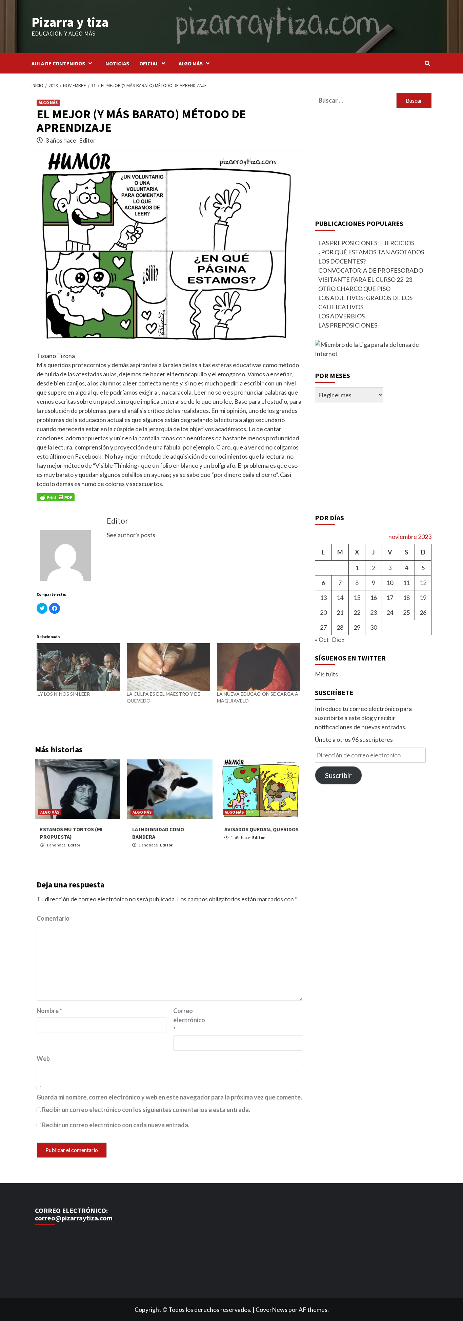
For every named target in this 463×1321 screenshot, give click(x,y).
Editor (87, 140)
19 (423, 597)
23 (373, 612)
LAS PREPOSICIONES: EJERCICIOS (366, 243)
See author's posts (131, 535)
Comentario (53, 918)
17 (389, 597)
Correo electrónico (189, 1020)
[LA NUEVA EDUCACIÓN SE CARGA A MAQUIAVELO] (258, 667)
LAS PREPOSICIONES (347, 325)
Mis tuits (326, 674)
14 (340, 597)
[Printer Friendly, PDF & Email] (56, 497)
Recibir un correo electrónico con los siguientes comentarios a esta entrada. (146, 1109)
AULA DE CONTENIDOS (58, 63)
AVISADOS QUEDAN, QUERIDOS (261, 829)
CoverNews (271, 1309)
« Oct (322, 639)
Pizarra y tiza (70, 22)
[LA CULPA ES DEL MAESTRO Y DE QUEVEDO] (168, 667)
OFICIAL (148, 63)
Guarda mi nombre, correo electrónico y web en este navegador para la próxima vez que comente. (169, 1097)
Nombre (49, 1010)
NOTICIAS (117, 63)
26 (423, 612)
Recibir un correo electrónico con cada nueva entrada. (115, 1125)
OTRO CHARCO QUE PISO (354, 288)
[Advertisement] (373, 162)
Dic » (338, 639)
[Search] (427, 63)
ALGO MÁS (191, 63)
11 (406, 582)
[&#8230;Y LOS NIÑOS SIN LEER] (78, 667)
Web (43, 1058)
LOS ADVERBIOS (341, 316)
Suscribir (338, 775)
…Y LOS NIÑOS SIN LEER (63, 694)
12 (423, 582)
